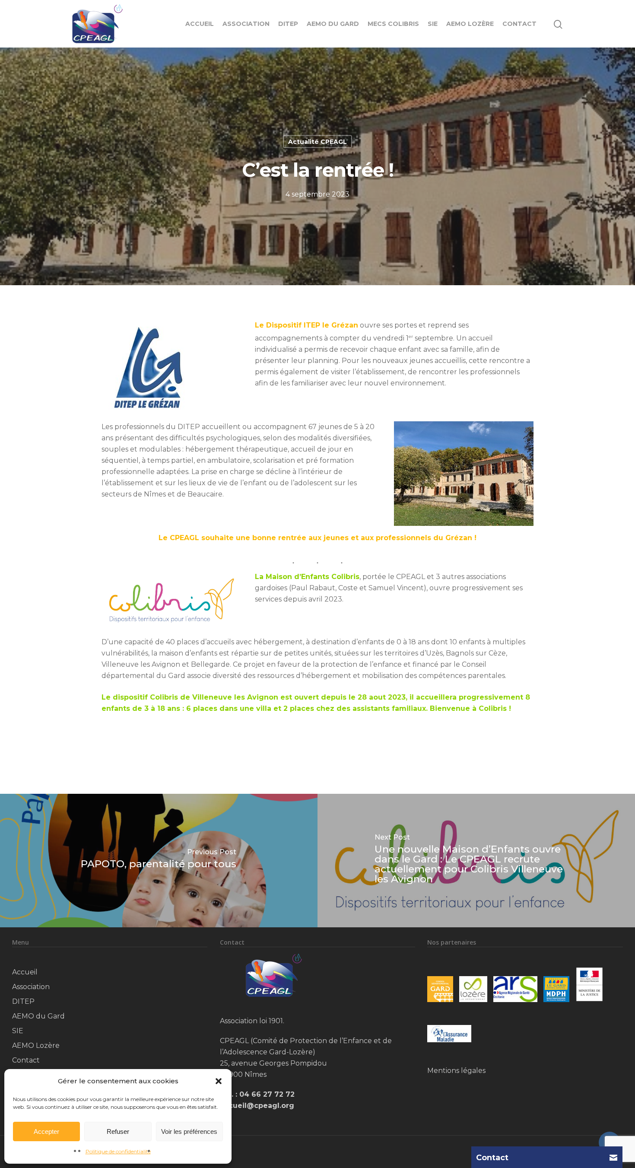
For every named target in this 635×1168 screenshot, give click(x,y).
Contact (519, 24)
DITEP (288, 24)
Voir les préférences (189, 1131)
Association (246, 24)
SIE (433, 24)
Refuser (118, 1131)
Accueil (199, 24)
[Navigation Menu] (581, 23)
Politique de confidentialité (118, 1151)
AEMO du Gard (333, 24)
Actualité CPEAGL (317, 142)
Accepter (46, 1131)
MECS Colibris (393, 24)
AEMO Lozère (470, 24)
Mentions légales (456, 1070)
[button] (218, 1081)
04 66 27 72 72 (267, 1094)
